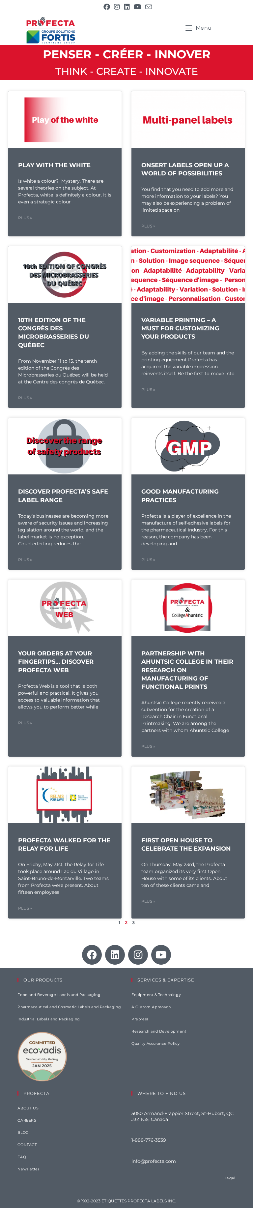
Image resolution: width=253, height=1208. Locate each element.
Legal (230, 1178)
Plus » (25, 217)
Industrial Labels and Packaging (48, 1019)
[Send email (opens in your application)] (147, 6)
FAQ (21, 1157)
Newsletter (28, 1169)
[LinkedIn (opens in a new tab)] (127, 7)
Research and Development (158, 1031)
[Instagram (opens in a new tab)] (117, 7)
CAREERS (26, 1120)
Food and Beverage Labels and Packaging (58, 994)
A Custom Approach (151, 1007)
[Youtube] (161, 955)
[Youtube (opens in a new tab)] (137, 7)
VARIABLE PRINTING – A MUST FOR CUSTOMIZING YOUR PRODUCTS (180, 328)
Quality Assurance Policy (155, 1043)
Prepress (140, 1019)
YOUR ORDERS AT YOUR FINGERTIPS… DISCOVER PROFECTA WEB (56, 662)
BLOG (23, 1132)
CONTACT (27, 1144)
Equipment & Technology (156, 994)
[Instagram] (138, 955)
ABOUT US (28, 1108)
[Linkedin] (115, 955)
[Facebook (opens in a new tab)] (106, 7)
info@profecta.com (153, 1161)
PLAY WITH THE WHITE (54, 165)
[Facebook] (92, 955)
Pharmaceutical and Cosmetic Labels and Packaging (69, 1007)
